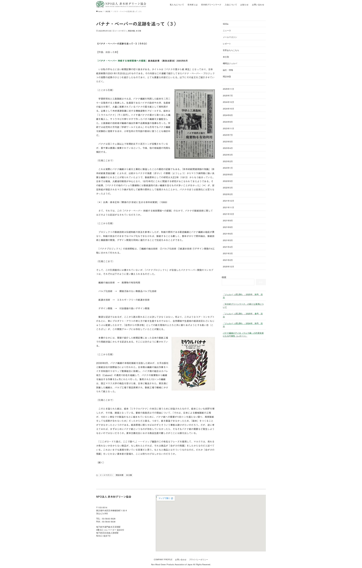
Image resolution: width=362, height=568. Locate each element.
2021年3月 (228, 253)
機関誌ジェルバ (230, 63)
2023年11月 (228, 128)
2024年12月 (228, 101)
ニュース (227, 30)
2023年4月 (228, 147)
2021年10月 (228, 213)
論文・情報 (228, 69)
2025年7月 (228, 95)
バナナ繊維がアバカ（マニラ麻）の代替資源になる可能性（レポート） (243, 334)
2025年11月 (228, 88)
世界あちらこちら (231, 50)
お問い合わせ (180, 559)
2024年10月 (228, 108)
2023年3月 (228, 154)
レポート (227, 43)
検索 (224, 277)
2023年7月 (228, 134)
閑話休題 (131, 31)
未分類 (138, 31)
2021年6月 (228, 233)
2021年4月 (228, 246)
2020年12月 (228, 266)
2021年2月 (228, 259)
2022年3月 (228, 187)
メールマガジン (121, 31)
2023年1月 (228, 167)
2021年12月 (228, 200)
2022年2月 (228, 194)
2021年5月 (228, 240)
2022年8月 (228, 174)
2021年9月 (228, 220)
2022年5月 (228, 180)
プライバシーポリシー (198, 559)
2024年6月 (228, 115)
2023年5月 (228, 141)
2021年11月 (228, 207)
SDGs (226, 23)
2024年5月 (228, 121)
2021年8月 (228, 227)
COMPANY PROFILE (163, 559)
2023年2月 (228, 161)
